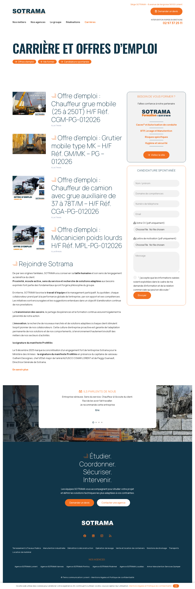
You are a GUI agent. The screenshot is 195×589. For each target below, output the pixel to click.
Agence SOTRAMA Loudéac (132, 566)
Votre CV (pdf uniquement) (150, 222)
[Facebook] (84, 535)
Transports (174, 548)
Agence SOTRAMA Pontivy (78, 566)
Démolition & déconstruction (80, 548)
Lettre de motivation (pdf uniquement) (156, 238)
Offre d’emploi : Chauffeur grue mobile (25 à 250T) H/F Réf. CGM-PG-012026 (83, 107)
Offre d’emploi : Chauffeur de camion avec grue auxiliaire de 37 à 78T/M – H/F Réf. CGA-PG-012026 (83, 195)
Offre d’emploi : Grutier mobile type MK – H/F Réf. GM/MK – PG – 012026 (86, 149)
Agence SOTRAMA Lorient (26, 566)
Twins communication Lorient (76, 577)
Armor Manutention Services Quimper (163, 566)
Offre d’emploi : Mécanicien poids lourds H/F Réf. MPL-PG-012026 (86, 237)
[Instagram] (101, 535)
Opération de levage (105, 548)
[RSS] (110, 535)
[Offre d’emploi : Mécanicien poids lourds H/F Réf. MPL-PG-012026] (29, 238)
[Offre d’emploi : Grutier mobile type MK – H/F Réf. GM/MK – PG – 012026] (29, 144)
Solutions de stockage (157, 548)
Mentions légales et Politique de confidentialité (112, 577)
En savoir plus (20, 369)
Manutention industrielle (54, 548)
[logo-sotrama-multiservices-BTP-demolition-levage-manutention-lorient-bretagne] (29, 11)
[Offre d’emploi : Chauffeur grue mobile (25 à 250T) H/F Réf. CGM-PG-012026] (29, 104)
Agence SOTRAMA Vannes (52, 566)
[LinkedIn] (93, 535)
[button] (28, 22)
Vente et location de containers (130, 548)
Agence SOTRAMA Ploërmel (105, 566)
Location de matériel (22, 552)
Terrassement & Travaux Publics (27, 548)
